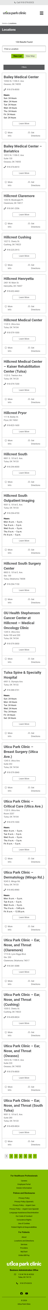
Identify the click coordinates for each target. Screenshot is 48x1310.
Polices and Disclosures (24, 1193)
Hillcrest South (15, 454)
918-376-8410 (13, 167)
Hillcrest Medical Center (23, 320)
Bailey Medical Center (21, 77)
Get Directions (35, 134)
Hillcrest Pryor (15, 413)
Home (4, 23)
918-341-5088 (13, 966)
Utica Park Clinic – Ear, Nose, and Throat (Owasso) (22, 1051)
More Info (10, 134)
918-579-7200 (13, 384)
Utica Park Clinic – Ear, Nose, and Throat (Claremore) (22, 945)
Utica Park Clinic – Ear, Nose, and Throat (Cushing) (22, 1000)
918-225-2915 (13, 250)
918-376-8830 (13, 1071)
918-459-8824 (13, 1017)
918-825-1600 (13, 425)
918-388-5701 (13, 690)
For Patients (24, 1232)
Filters (24, 67)
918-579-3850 (13, 643)
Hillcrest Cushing (17, 237)
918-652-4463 (13, 291)
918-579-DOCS (27, 2)
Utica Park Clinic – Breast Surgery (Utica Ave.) (21, 752)
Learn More (24, 123)
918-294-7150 (13, 584)
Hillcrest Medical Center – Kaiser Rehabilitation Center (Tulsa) (23, 366)
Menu (42, 13)
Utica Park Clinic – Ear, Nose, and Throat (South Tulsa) (23, 1105)
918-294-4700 (13, 513)
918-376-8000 (13, 89)
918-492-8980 (13, 890)
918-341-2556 (13, 208)
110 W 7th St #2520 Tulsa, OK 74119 (26, 1275)
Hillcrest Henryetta (19, 279)
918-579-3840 (13, 772)
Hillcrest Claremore (19, 196)
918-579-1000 (13, 332)
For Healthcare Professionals (24, 1176)
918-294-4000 (13, 467)
